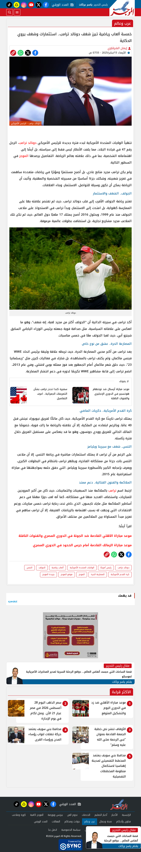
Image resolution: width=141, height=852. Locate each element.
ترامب (112, 490)
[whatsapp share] (21, 53)
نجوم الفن (72, 814)
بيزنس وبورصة (55, 814)
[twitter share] (28, 53)
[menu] (17, 12)
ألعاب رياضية (58, 568)
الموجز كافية (36, 814)
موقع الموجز (67, 574)
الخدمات (86, 814)
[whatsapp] (13, 53)
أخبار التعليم (101, 814)
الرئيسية (126, 814)
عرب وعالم (89, 821)
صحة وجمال (105, 821)
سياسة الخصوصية (70, 829)
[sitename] (118, 804)
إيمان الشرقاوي (118, 48)
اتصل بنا (52, 829)
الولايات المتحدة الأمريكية (82, 568)
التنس (29, 568)
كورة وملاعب (19, 814)
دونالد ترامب (28, 143)
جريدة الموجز (48, 574)
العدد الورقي (59, 5)
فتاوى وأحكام (123, 821)
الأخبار (114, 814)
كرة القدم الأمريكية (120, 574)
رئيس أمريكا (105, 568)
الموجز (23, 156)
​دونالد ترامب (123, 568)
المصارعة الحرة (97, 574)
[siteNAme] (122, 8)
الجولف (42, 568)
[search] (9, 12)
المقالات (56, 821)
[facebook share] (35, 53)
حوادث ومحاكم (72, 821)
